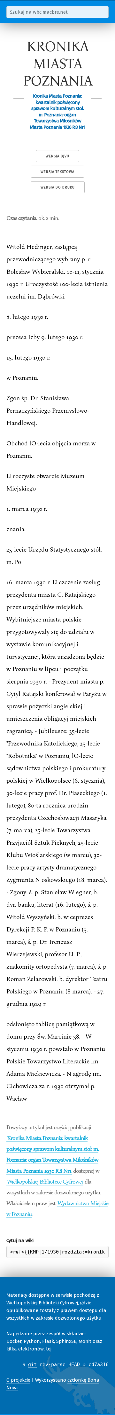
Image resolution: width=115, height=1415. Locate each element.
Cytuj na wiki (20, 1240)
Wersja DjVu (57, 156)
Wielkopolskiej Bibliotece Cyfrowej (45, 1181)
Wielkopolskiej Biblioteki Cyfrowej (42, 1303)
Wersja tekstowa (57, 172)
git (32, 1364)
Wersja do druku (58, 187)
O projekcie (18, 1380)
